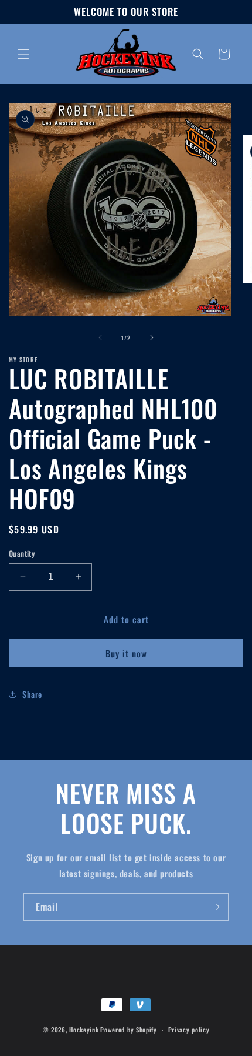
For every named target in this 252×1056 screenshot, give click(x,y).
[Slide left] (100, 337)
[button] (23, 54)
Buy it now (126, 653)
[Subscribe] (215, 907)
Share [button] (32, 694)
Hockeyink (83, 1029)
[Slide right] (152, 337)
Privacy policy (189, 1029)
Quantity (22, 553)
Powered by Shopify (128, 1029)
